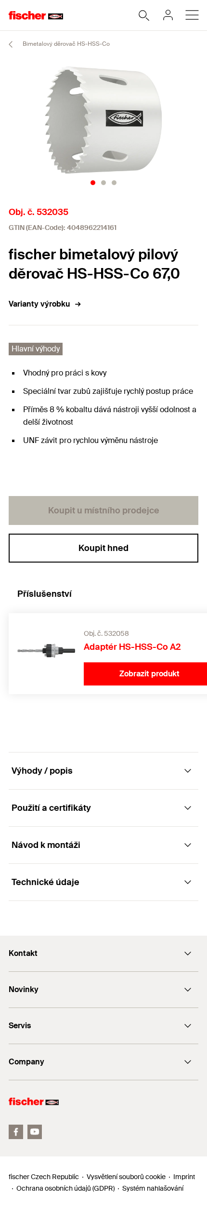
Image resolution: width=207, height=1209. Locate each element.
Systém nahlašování (152, 1188)
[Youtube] (34, 1132)
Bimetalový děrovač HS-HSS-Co (65, 44)
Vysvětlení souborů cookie (126, 1176)
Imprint (184, 1176)
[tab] (93, 182)
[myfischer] (168, 15)
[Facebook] (16, 1132)
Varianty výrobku (39, 304)
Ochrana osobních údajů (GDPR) (65, 1188)
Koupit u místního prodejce (103, 510)
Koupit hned (103, 548)
